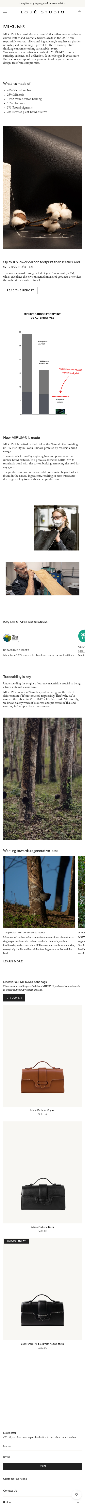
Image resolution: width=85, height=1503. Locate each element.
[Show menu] (5, 12)
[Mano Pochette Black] (42, 1172)
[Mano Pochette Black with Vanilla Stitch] (42, 1289)
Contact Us (10, 1490)
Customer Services (15, 1478)
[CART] (79, 12)
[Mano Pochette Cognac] (42, 1056)
